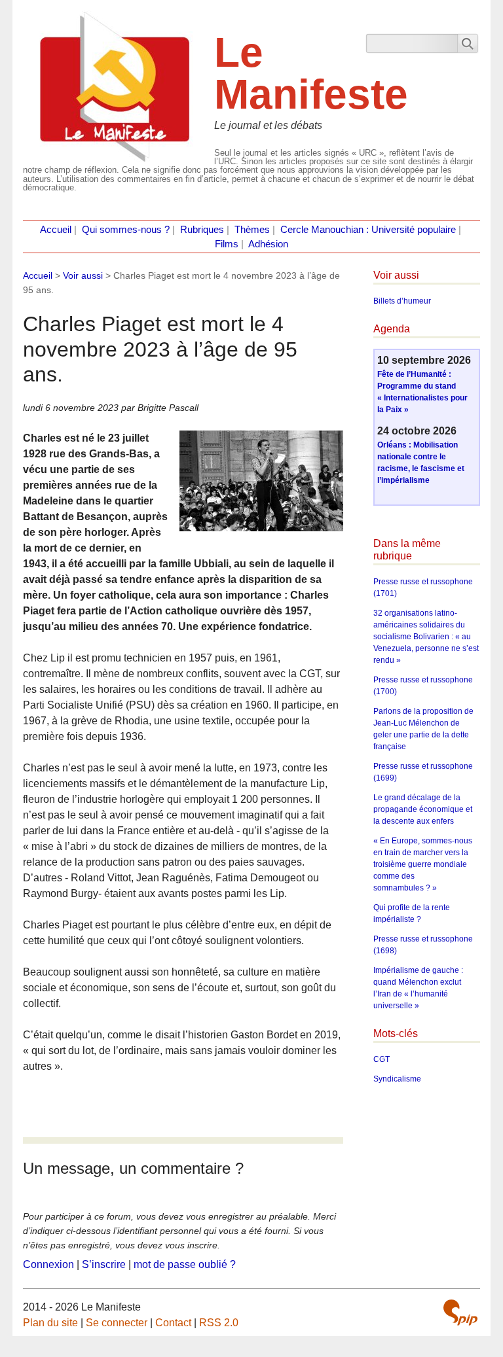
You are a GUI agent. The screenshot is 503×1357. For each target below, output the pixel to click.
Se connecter (116, 1322)
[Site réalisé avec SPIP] (460, 1312)
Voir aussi (83, 275)
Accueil (55, 229)
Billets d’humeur (402, 301)
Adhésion (268, 244)
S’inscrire (104, 1264)
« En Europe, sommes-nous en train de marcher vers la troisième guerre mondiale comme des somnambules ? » (422, 864)
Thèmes (252, 229)
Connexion (48, 1264)
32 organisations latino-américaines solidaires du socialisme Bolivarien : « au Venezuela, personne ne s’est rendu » (426, 636)
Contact (173, 1322)
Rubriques (202, 229)
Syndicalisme (397, 1079)
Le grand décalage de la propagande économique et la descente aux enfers (422, 809)
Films (226, 244)
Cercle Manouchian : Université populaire (368, 229)
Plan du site (50, 1322)
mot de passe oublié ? (185, 1264)
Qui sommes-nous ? (126, 229)
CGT (381, 1059)
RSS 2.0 (218, 1322)
